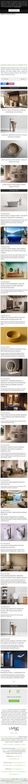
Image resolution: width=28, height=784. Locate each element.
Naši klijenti (17, 744)
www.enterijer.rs (17, 769)
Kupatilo (7, 213)
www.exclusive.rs (20, 765)
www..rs (18, 756)
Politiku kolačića (17, 6)
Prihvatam (14, 10)
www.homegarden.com (8, 771)
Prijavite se (14, 701)
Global (12, 733)
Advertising (10, 744)
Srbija (16, 733)
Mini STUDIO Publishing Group (15, 782)
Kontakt (23, 744)
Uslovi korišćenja (18, 781)
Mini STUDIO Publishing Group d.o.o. (9, 737)
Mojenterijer (4, 709)
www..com (14, 759)
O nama (5, 744)
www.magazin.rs (18, 762)
